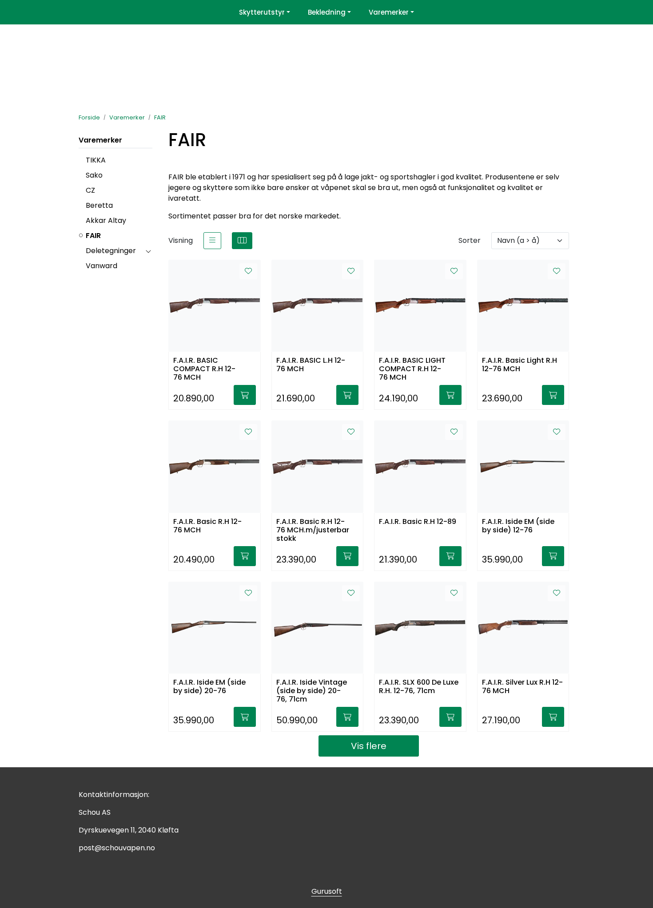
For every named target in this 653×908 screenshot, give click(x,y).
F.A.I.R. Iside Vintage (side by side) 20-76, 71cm (311, 690)
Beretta (99, 205)
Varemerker (389, 12)
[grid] (242, 240)
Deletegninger (111, 251)
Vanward (101, 266)
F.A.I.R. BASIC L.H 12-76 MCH (310, 365)
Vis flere (368, 746)
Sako (94, 175)
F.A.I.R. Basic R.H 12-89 (417, 522)
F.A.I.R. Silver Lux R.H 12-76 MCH (522, 687)
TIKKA (96, 160)
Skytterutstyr (262, 12)
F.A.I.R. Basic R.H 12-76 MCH (207, 526)
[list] (212, 240)
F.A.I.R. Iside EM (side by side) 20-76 (209, 687)
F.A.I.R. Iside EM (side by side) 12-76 (518, 526)
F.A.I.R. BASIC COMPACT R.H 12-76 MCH (204, 368)
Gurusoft (326, 891)
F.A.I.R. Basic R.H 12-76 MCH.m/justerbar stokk (312, 529)
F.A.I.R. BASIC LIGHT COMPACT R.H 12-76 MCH (412, 368)
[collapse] (148, 251)
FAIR (93, 235)
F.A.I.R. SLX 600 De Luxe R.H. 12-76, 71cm (418, 687)
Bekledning (327, 12)
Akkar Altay (106, 220)
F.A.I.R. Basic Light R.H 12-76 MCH (519, 365)
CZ (90, 190)
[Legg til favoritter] (248, 271)
